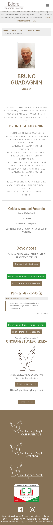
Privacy (49, 521)
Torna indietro (26, 402)
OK (34, 20)
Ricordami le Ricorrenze (26, 283)
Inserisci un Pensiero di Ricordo (26, 277)
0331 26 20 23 (27, 384)
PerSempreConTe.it (36, 521)
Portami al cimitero (26, 264)
